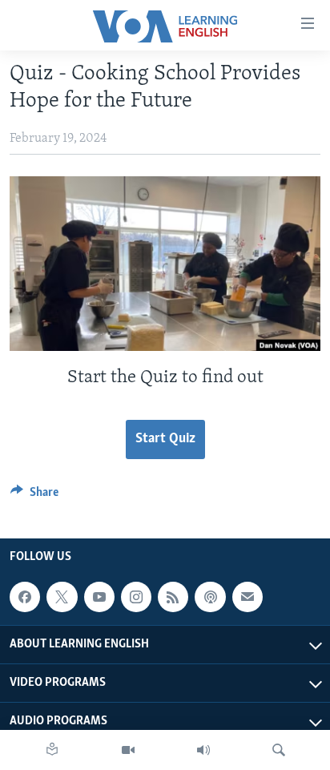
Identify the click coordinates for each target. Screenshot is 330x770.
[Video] (128, 750)
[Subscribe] (247, 597)
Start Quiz (165, 439)
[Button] (34, 496)
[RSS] (173, 597)
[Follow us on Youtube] (99, 597)
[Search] (279, 750)
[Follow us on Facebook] (25, 597)
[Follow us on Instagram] (136, 597)
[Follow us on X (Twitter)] (61, 597)
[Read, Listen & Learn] (52, 750)
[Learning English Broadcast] (203, 750)
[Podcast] (210, 597)
